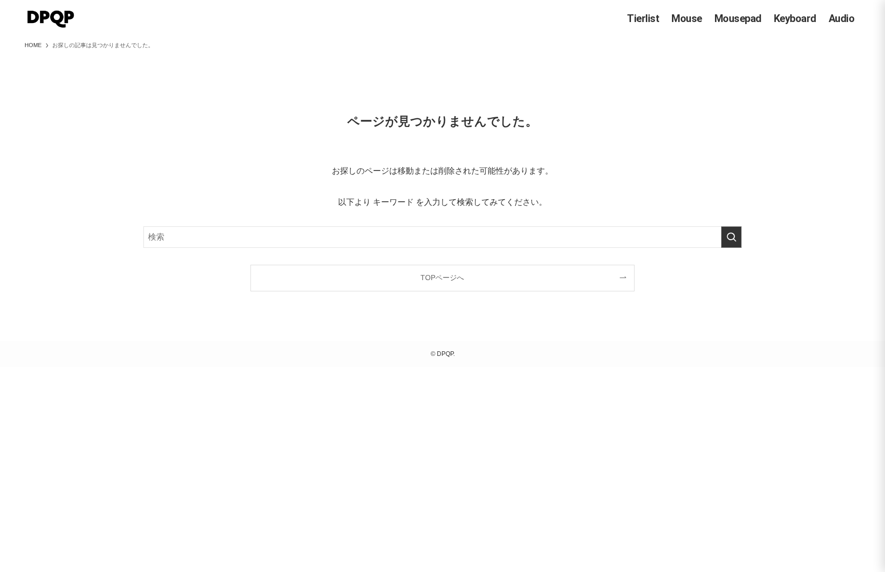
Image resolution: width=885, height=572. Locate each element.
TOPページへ (442, 277)
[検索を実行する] (731, 237)
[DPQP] (51, 18)
